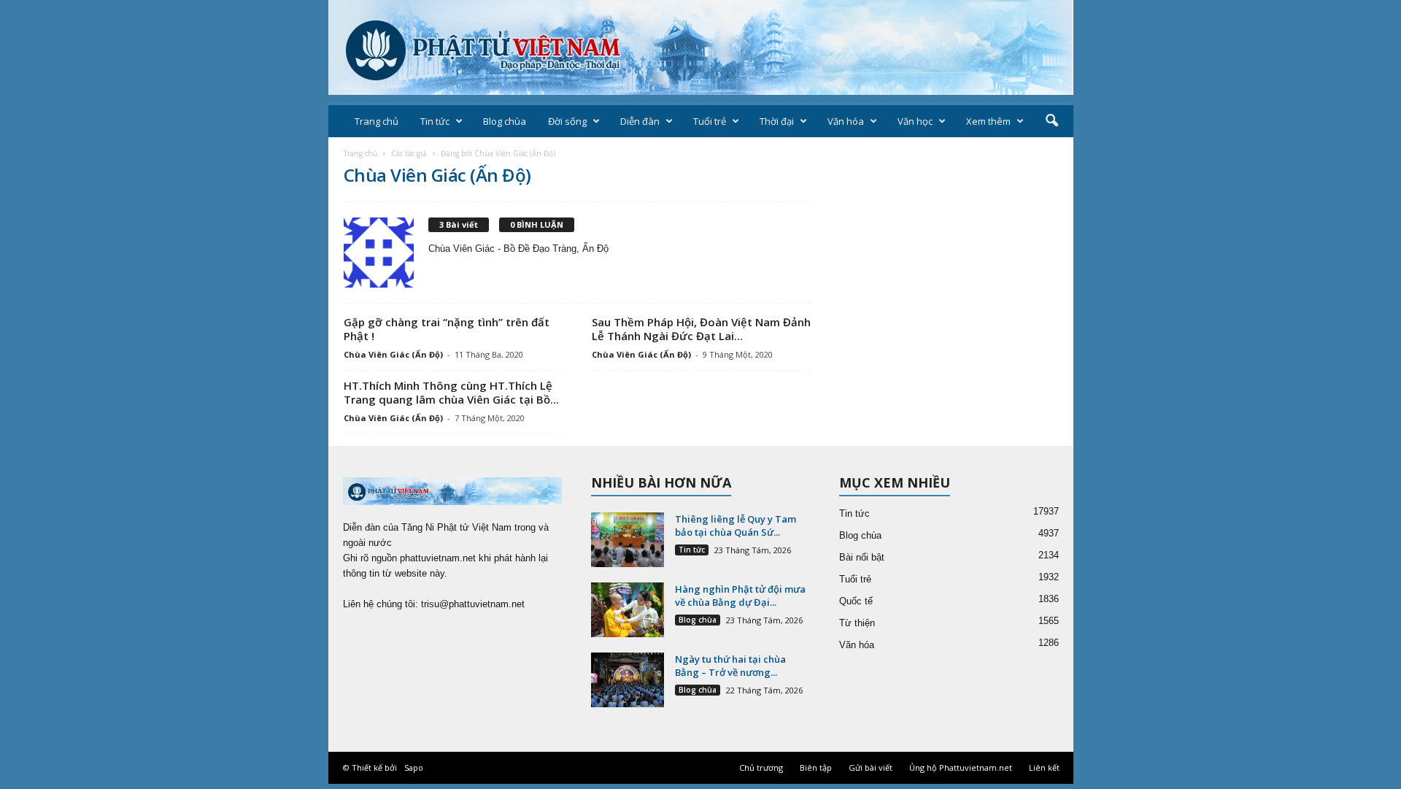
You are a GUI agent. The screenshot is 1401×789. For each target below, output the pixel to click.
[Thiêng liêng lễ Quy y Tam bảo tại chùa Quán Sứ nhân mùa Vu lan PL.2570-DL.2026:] (627, 539)
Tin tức (434, 121)
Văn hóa (845, 121)
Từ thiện (857, 622)
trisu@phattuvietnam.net (473, 604)
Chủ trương (761, 767)
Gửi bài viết (870, 767)
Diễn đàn (640, 121)
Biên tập (816, 767)
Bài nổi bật (861, 557)
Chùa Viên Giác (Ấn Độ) (393, 354)
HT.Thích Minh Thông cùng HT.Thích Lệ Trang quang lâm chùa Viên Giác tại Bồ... (451, 392)
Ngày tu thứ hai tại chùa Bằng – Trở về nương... (730, 666)
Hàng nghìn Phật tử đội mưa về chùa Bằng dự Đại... (740, 595)
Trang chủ (376, 121)
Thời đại (777, 121)
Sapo (413, 767)
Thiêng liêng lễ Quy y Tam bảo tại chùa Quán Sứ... (735, 525)
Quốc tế (856, 601)
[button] (1051, 121)
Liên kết (1044, 767)
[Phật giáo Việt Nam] (700, 47)
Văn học (915, 121)
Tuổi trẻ (709, 121)
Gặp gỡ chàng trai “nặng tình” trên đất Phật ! (446, 329)
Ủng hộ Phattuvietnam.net (960, 767)
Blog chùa (504, 121)
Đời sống (567, 121)
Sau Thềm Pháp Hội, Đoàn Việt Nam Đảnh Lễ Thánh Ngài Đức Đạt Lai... (701, 329)
